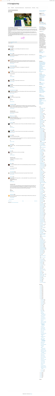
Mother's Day (42, 205)
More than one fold (43, 359)
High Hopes (41, 177)
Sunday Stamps (41, 95)
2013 (41, 296)
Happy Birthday (43, 328)
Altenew (41, 111)
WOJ (40, 277)
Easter (41, 158)
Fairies (41, 161)
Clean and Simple (43, 353)
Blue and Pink (43, 311)
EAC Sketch (42, 343)
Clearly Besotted (42, 142)
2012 (41, 297)
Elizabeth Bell (42, 159)
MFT (40, 202)
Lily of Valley (41, 195)
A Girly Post (42, 326)
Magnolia (41, 197)
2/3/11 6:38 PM (12, 76)
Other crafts (41, 210)
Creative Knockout (41, 80)
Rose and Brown (43, 315)
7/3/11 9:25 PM (12, 197)
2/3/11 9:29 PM (12, 127)
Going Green (42, 354)
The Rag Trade (43, 327)
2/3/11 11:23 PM (12, 132)
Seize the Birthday (41, 79)
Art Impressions (42, 114)
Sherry (11, 163)
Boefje (41, 123)
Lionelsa (11, 130)
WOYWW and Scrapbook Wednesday (43, 324)
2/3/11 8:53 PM (12, 101)
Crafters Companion (43, 145)
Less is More (41, 89)
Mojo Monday (41, 52)
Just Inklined (41, 187)
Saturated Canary (42, 231)
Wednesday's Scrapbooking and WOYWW (43, 340)
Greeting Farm (42, 172)
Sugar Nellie (41, 251)
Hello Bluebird (42, 175)
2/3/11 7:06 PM (12, 81)
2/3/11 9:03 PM (12, 108)
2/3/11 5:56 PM (12, 63)
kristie (11, 59)
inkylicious (41, 185)
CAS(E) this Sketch (41, 76)
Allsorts (41, 109)
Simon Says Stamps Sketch (43, 314)
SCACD (41, 232)
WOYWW (21, 27)
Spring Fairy (42, 358)
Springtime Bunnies (43, 366)
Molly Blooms (42, 204)
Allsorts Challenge (41, 90)
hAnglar (41, 174)
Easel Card (41, 157)
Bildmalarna (41, 121)
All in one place (41, 26)
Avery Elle (41, 115)
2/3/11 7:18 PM (12, 87)
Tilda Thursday (43, 338)
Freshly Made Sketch (42, 63)
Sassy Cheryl (42, 230)
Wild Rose (41, 275)
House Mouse (42, 181)
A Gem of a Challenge (42, 91)
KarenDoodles (42, 188)
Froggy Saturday (43, 349)
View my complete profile (42, 24)
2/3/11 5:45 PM (12, 56)
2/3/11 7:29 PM (12, 93)
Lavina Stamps (42, 191)
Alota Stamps (42, 110)
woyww (41, 279)
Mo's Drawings (42, 203)
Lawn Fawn (41, 192)
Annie (41, 112)
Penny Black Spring (43, 333)
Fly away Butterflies (43, 344)
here (42, 31)
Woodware (41, 278)
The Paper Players (41, 96)
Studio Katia (41, 250)
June (41, 306)
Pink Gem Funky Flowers (43, 336)
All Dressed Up (42, 108)
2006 (41, 377)
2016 (41, 292)
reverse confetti (42, 227)
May (41, 307)
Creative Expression (43, 147)
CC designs (41, 130)
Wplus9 (41, 280)
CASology (40, 58)
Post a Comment (11, 199)
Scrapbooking (42, 233)
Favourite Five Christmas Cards (19, 7)
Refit (40, 226)
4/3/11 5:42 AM (12, 181)
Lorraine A (11, 122)
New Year (41, 208)
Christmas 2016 (42, 132)
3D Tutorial (33, 7)
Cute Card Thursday (42, 74)
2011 (41, 298)
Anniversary (41, 113)
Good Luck (41, 171)
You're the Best (43, 361)
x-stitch (41, 281)
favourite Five (42, 162)
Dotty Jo (11, 53)
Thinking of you (42, 260)
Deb (10, 84)
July (41, 305)
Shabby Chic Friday (43, 350)
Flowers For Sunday (42, 346)
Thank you (41, 258)
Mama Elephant (42, 198)
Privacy (37, 7)
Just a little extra (43, 317)
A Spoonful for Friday (43, 335)
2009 (41, 373)
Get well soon (42, 168)
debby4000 (41, 22)
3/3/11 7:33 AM (12, 141)
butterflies (41, 128)
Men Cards (41, 201)
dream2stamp (42, 156)
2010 (41, 372)
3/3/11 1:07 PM (12, 160)
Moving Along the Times (42, 75)
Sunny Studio (42, 252)
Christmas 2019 (42, 135)
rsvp (40, 228)
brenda (11, 135)
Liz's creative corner (13, 90)
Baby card (41, 116)
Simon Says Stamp (42, 234)
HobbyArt (41, 178)
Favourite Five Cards (28, 7)
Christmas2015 (42, 139)
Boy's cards (41, 125)
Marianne (41, 199)
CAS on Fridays (41, 84)
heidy (11, 47)
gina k (41, 170)
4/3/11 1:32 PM (12, 191)
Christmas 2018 (42, 134)
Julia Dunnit (12, 194)
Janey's (41, 186)
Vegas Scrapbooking (43, 348)
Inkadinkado (41, 184)
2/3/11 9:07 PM (12, 113)
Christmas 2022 (42, 138)
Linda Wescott (12, 104)
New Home (41, 207)
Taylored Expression (43, 255)
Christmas (41, 131)
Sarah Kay (41, 229)
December (42, 299)
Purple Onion (42, 225)
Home (9, 7)
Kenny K (41, 189)
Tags (40, 254)
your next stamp (42, 282)
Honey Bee (41, 179)
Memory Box (42, 200)
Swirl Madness (43, 360)
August (42, 304)
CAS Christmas (41, 102)
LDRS (41, 193)
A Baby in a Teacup (43, 321)
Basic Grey (41, 118)
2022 (41, 285)
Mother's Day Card (43, 322)
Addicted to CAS (41, 92)
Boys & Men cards (42, 126)
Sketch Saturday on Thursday (43, 352)
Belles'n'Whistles (42, 120)
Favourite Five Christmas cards (42, 163)
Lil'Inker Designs (42, 194)
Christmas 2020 (42, 136)
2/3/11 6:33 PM (12, 68)
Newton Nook (42, 209)
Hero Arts (41, 176)
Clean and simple (42, 140)
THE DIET (12, 7)
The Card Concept (41, 77)
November (42, 300)
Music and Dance (43, 329)
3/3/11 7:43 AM (12, 148)
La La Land (41, 190)
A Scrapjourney (13, 4)
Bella (40, 119)
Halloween (41, 173)
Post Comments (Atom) (15, 202)
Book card (41, 124)
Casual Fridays (42, 129)
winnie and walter (42, 276)
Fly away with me (43, 365)
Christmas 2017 (42, 133)
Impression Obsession (43, 182)
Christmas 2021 (42, 137)
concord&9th (42, 144)
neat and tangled (42, 206)
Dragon (11, 144)
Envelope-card (42, 160)
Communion (41, 143)
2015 (41, 293)
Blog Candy (41, 122)
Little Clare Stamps (42, 196)
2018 (41, 290)
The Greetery (42, 259)
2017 (41, 291)
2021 (41, 286)
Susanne (11, 79)
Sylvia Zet (41, 253)
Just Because (42, 316)
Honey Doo (41, 180)
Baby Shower (42, 117)
